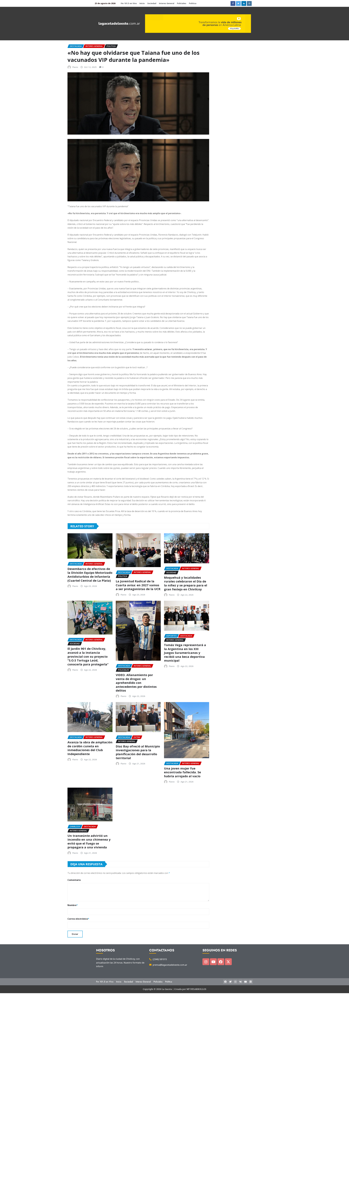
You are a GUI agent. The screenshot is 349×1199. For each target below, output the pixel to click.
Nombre (72, 905)
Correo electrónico (78, 918)
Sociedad (151, 3)
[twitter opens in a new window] (238, 3)
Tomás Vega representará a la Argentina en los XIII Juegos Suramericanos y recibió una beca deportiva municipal (185, 652)
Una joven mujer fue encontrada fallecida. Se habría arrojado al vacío (182, 772)
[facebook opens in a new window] (233, 3)
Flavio (75, 67)
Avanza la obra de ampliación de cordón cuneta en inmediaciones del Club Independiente (89, 748)
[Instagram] (205, 961)
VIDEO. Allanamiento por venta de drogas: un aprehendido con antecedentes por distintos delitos (136, 682)
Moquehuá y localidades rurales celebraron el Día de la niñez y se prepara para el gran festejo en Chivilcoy (185, 583)
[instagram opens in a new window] (249, 3)
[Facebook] (220, 961)
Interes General (166, 3)
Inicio (142, 3)
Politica (192, 3)
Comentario (74, 879)
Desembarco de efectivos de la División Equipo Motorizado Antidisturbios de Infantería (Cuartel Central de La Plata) (89, 574)
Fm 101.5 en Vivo (129, 3)
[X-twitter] (228, 961)
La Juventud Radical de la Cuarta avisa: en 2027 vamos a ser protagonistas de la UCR (138, 585)
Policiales (181, 3)
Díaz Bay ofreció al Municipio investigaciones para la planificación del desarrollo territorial (138, 752)
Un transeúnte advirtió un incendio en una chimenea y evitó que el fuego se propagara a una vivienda (89, 841)
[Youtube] (213, 961)
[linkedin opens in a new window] (243, 3)
